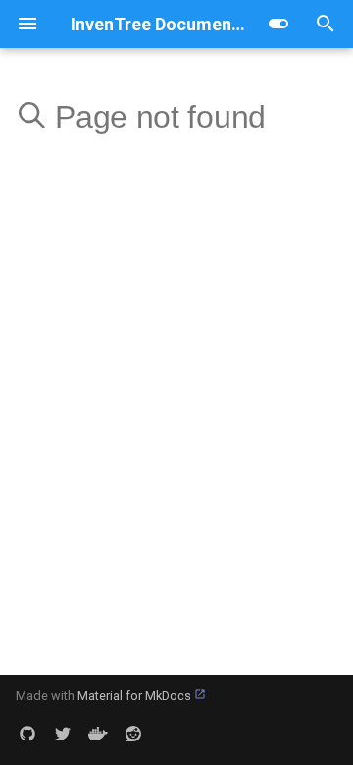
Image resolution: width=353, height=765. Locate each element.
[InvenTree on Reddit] (133, 733)
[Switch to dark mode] (278, 23)
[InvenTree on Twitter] (62, 733)
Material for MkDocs (135, 695)
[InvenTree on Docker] (98, 733)
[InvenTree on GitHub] (27, 733)
